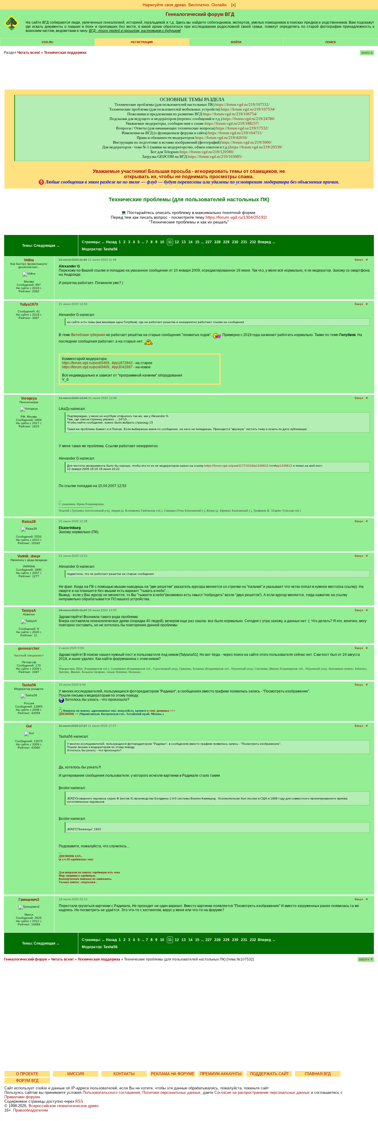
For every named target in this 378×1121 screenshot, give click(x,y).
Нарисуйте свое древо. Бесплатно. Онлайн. (185, 4)
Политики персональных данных (171, 1092)
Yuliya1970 (29, 304)
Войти (236, 42)
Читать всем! (28, 53)
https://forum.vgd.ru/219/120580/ (207, 152)
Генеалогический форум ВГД (200, 14)
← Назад (109, 242)
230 (235, 242)
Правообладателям (30, 1110)
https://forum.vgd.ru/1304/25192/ (236, 217)
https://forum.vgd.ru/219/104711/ (235, 133)
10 (162, 242)
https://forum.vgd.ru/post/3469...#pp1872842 (97, 363)
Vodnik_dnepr (28, 556)
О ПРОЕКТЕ (27, 1074)
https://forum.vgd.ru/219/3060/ (246, 142)
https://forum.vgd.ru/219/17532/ (242, 128)
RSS (79, 1101)
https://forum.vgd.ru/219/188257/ (232, 123)
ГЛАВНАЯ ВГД (318, 1074)
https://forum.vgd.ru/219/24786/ (249, 118)
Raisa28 (29, 522)
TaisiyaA (29, 611)
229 (226, 242)
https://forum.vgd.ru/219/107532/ (242, 104)
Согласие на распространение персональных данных (262, 1092)
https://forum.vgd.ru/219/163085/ (215, 156)
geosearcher (29, 648)
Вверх (359, 259)
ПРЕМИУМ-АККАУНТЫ (221, 1074)
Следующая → (47, 246)
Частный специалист (29, 655)
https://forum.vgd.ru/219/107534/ (248, 109)
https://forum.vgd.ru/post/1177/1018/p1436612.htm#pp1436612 (248, 465)
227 (209, 242)
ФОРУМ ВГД (27, 1080)
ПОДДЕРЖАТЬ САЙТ (269, 1074)
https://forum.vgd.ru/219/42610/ (221, 137)
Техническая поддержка (65, 53)
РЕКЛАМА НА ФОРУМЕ (172, 1074)
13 (184, 242)
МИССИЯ (75, 1074)
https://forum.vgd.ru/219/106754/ (230, 114)
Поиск (330, 42)
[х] (233, 4)
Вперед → (267, 242)
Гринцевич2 (29, 900)
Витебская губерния (88, 335)
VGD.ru (47, 42)
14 (190, 242)
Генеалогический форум (25, 959)
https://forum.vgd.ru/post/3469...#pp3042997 (97, 367)
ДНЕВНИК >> (69, 714)
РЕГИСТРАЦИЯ (142, 42)
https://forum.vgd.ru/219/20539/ (256, 147)
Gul (29, 726)
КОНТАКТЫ (124, 1074)
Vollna (29, 260)
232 (253, 242)
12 (177, 242)
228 (217, 242)
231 (244, 242)
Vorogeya (29, 398)
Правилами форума (22, 1097)
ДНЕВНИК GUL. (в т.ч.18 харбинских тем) (76, 857)
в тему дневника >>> (161, 710)
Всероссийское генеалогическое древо (64, 1106)
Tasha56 (110, 249)
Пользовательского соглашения (111, 1092)
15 (197, 242)
